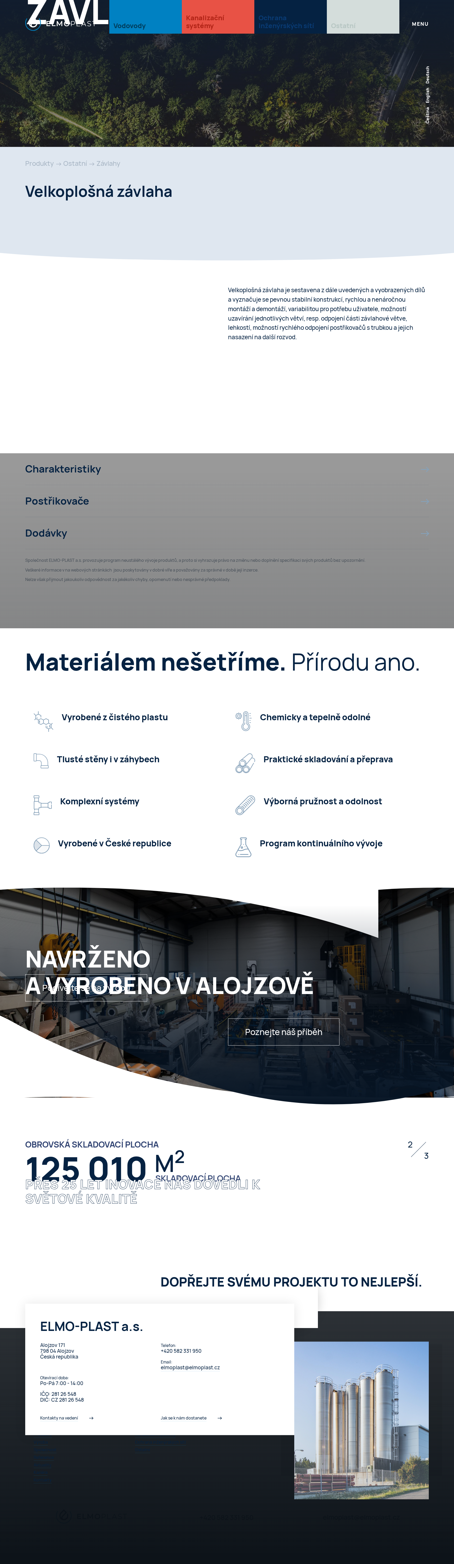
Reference (44, 1457)
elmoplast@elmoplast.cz (190, 1367)
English (427, 95)
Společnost (45, 1450)
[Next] (420, 1179)
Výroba (41, 1442)
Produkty (39, 163)
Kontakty (43, 1480)
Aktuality (42, 1465)
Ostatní (75, 163)
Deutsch (427, 75)
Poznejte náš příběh (283, 1032)
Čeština (427, 115)
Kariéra (41, 1472)
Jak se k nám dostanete (184, 1418)
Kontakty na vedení (59, 1418)
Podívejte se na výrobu (86, 988)
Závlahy (108, 163)
